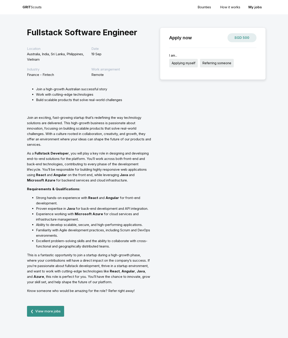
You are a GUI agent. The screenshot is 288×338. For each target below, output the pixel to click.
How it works (230, 7)
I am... (173, 55)
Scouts (32, 7)
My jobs (255, 7)
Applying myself (183, 63)
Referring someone (216, 63)
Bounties (204, 7)
